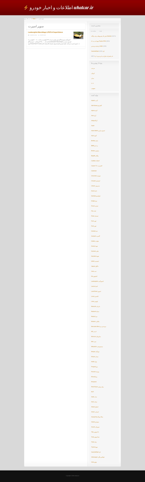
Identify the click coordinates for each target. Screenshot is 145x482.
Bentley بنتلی (94, 140)
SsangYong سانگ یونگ (97, 417)
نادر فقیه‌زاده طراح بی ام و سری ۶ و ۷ (103, 56)
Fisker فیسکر (94, 216)
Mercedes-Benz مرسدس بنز (98, 326)
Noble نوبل (94, 361)
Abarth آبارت (94, 100)
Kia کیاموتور (94, 276)
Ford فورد (93, 221)
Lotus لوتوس (94, 301)
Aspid (92, 125)
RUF (92, 391)
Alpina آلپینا (94, 110)
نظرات (100, 31)
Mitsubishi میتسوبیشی (97, 346)
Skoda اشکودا (94, 407)
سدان (92, 78)
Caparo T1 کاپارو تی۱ (96, 166)
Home (34, 18)
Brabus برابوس (95, 150)
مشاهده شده (93, 31)
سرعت (93, 68)
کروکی (93, 73)
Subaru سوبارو (95, 422)
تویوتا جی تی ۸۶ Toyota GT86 (98, 41)
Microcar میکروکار (96, 336)
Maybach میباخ (95, 311)
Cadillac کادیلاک (95, 160)
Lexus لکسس (94, 296)
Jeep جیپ (93, 271)
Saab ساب (94, 397)
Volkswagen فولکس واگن (97, 457)
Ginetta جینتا (94, 231)
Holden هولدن (95, 241)
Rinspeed (93, 381)
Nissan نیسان (94, 356)
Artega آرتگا (94, 120)
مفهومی (93, 88)
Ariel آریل (93, 115)
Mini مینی (93, 341)
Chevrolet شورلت (96, 176)
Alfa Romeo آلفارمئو (96, 105)
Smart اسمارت (95, 412)
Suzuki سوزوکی (95, 427)
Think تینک (94, 442)
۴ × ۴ (92, 83)
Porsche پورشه (95, 371)
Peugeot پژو (94, 366)
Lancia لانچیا (94, 286)
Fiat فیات (93, 211)
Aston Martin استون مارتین (98, 130)
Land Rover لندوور (96, 291)
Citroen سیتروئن (95, 186)
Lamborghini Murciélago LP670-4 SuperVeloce (45, 32)
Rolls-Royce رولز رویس (97, 386)
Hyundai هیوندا (95, 256)
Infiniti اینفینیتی (95, 261)
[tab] (93, 31)
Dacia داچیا (94, 191)
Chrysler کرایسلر (95, 181)
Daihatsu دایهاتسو (95, 196)
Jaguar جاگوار (94, 266)
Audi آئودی (94, 135)
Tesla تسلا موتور (95, 437)
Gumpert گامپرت (95, 236)
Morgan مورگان (95, 351)
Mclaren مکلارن (95, 321)
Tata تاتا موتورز (95, 432)
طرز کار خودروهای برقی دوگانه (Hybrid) (101, 36)
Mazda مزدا (94, 316)
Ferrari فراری (94, 206)
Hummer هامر (94, 251)
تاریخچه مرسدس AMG (97, 46)
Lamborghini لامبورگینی (97, 281)
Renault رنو (94, 376)
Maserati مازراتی (95, 306)
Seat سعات (94, 402)
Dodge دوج (94, 201)
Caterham (94, 171)
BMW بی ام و (94, 145)
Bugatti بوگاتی (94, 155)
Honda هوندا (94, 246)
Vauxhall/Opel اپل (97, 51)
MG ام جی (93, 331)
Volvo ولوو (94, 462)
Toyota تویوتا (94, 447)
